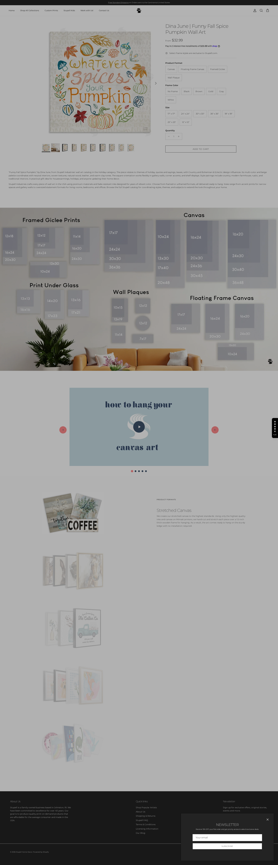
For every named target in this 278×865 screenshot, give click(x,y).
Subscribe (227, 846)
